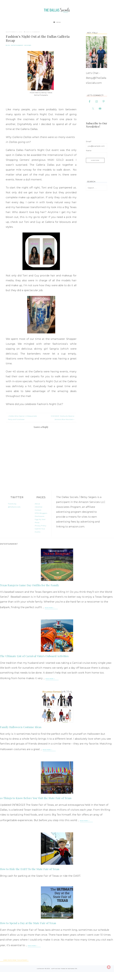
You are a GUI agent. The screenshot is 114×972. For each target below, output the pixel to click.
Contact (38, 510)
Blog (8, 45)
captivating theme (58, 968)
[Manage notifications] (109, 967)
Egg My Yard (40, 519)
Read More (49, 607)
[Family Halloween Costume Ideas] (57, 706)
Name (88, 150)
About (37, 504)
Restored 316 (72, 968)
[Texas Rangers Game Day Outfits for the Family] (57, 565)
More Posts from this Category (15, 960)
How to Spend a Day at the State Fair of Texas (28, 923)
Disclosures (39, 516)
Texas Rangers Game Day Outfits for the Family (29, 585)
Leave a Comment (32, 32)
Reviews (27, 45)
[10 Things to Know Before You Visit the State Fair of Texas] (57, 777)
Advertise (38, 507)
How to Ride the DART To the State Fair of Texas (29, 869)
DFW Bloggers (41, 513)
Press (37, 522)
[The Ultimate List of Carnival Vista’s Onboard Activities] (57, 635)
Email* (88, 141)
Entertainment (17, 45)
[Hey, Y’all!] (96, 52)
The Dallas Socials (57, 10)
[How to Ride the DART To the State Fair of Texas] (57, 848)
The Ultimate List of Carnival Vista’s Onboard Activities (34, 656)
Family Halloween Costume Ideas (20, 727)
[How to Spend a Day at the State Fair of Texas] (57, 902)
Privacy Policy (40, 526)
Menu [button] (58, 22)
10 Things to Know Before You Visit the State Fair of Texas (35, 798)
